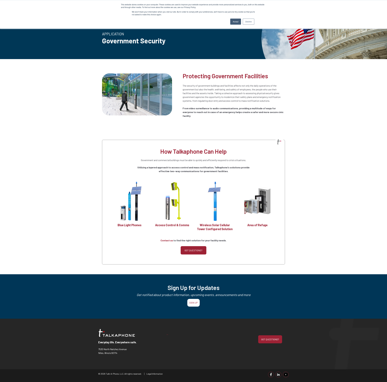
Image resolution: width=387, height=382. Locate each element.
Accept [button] (235, 21)
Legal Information (154, 373)
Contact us (167, 240)
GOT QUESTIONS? (193, 250)
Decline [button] (248, 21)
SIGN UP (193, 302)
